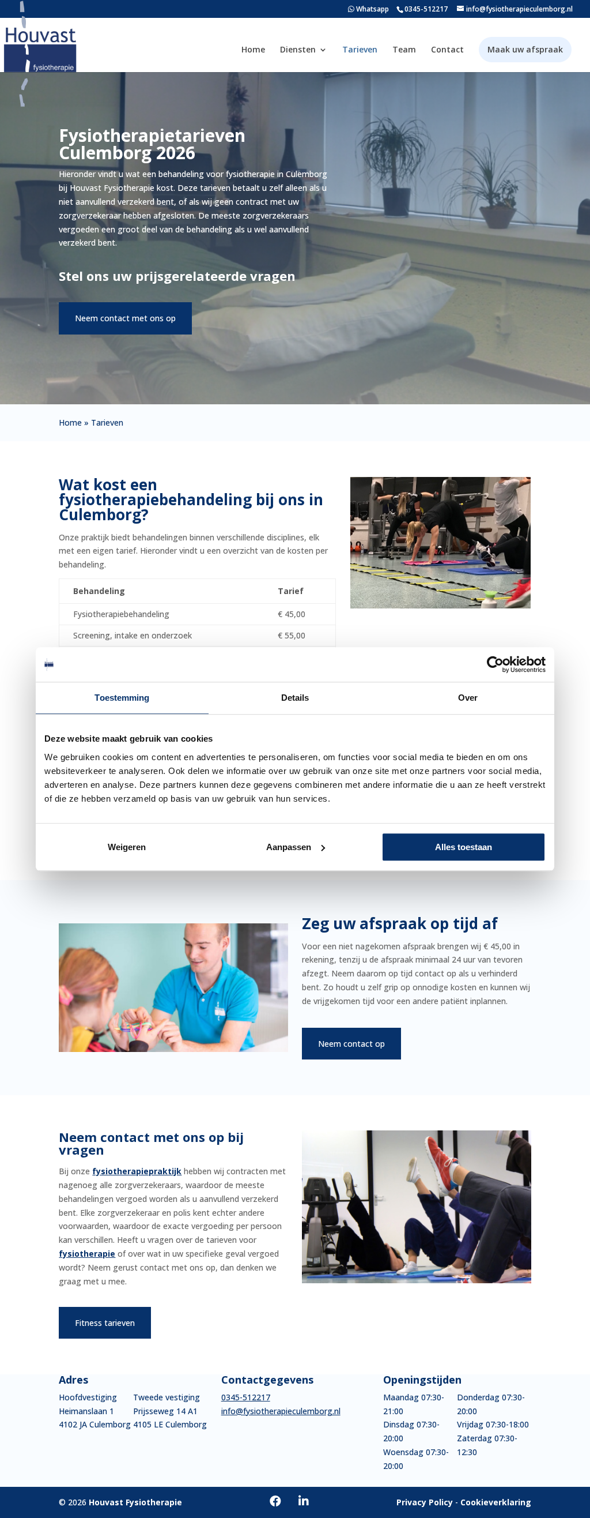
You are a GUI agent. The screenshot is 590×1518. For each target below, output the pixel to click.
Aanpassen (288, 847)
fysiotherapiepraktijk (136, 1171)
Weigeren (127, 847)
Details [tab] (295, 697)
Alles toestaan (463, 847)
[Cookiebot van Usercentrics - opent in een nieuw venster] (495, 664)
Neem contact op (351, 1043)
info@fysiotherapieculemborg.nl (281, 1411)
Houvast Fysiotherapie (135, 1502)
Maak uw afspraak (525, 50)
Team (404, 50)
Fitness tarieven (105, 1322)
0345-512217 (426, 9)
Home (253, 50)
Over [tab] (468, 697)
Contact (447, 50)
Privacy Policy (424, 1502)
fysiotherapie (87, 1253)
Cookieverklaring (495, 1502)
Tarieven (359, 50)
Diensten (298, 50)
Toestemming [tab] (121, 697)
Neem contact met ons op (125, 318)
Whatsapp (371, 9)
